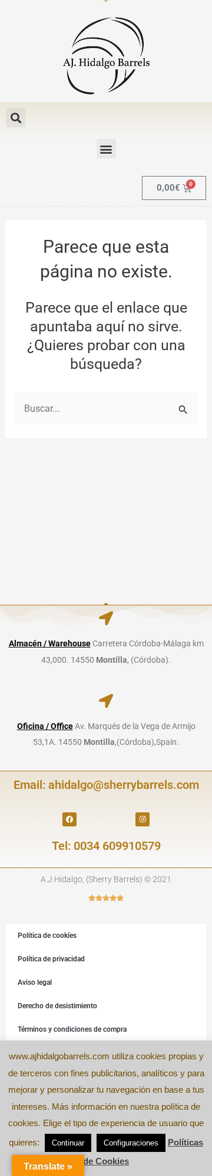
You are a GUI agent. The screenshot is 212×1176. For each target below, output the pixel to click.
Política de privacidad (51, 959)
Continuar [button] (68, 1142)
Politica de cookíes (47, 935)
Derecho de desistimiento (57, 1006)
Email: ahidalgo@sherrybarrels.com (106, 785)
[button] (15, 117)
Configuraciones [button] (131, 1142)
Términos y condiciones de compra (72, 1029)
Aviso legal (35, 982)
